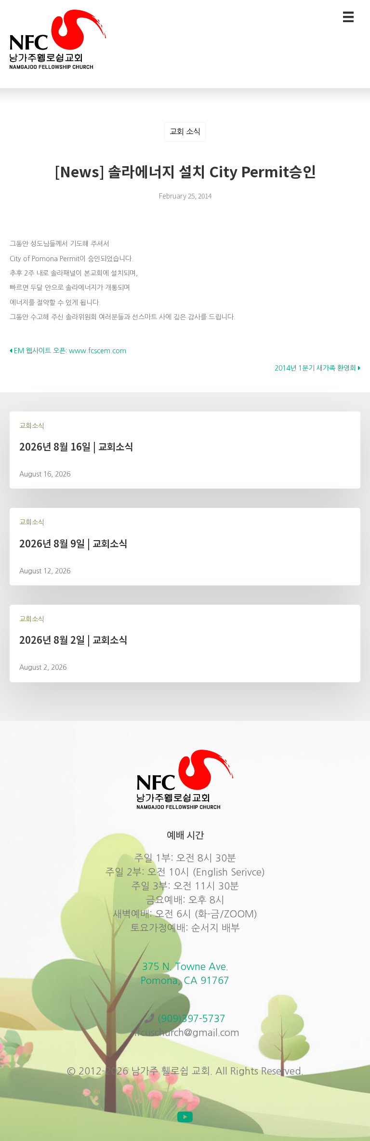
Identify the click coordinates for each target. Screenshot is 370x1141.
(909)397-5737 (191, 1018)
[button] (185, 1116)
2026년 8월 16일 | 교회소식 (76, 446)
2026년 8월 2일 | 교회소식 (73, 640)
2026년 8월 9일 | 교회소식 (73, 543)
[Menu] (348, 17)
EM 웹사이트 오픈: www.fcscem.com (69, 350)
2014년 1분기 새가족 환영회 (316, 368)
